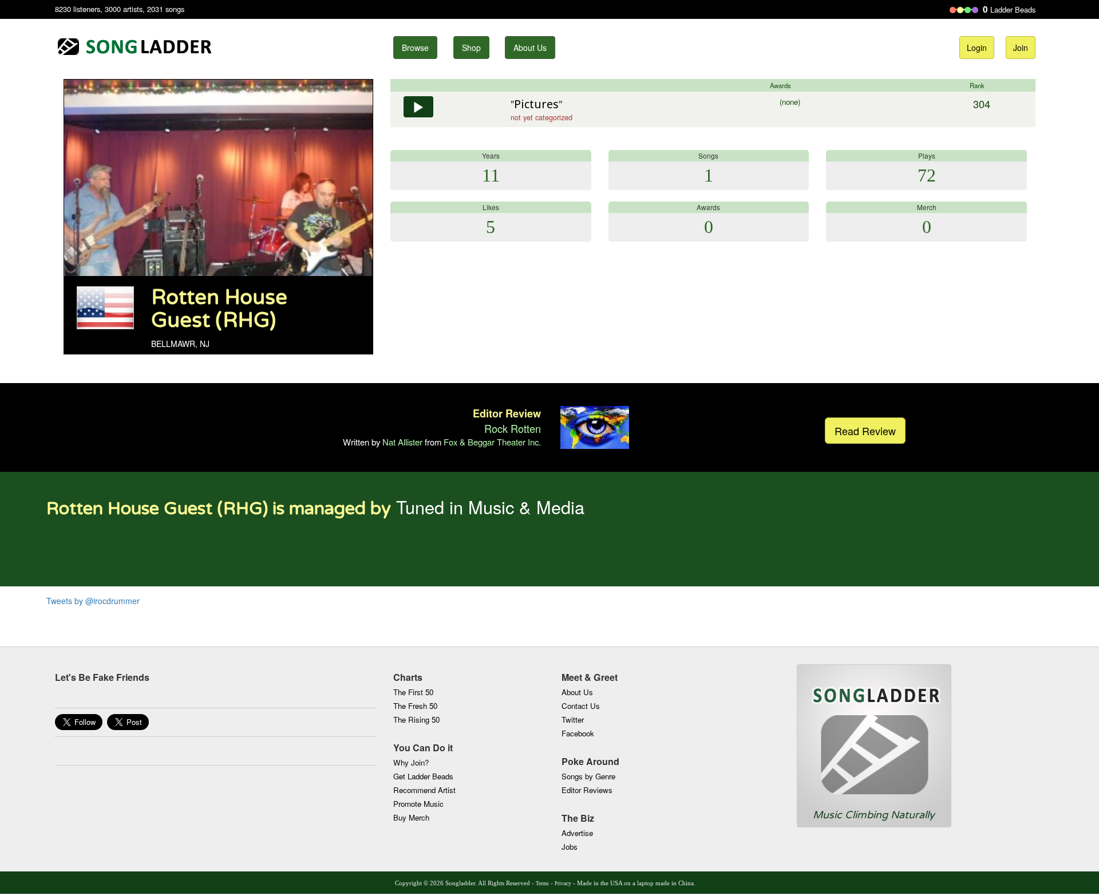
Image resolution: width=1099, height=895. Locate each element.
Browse (415, 47)
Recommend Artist (424, 789)
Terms (542, 883)
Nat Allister (402, 442)
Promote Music (418, 803)
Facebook (578, 733)
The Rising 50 (416, 719)
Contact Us (581, 705)
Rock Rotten (512, 428)
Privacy (563, 883)
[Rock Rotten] (594, 425)
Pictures (536, 104)
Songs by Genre (588, 776)
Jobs (570, 846)
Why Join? (411, 762)
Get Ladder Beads (423, 776)
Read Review (865, 430)
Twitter (573, 719)
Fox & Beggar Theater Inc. (492, 442)
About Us (530, 47)
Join (1020, 47)
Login (977, 47)
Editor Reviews (587, 789)
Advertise (577, 832)
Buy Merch (411, 817)
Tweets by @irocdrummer (93, 600)
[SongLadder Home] (874, 736)
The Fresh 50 (415, 705)
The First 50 (413, 692)
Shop (471, 47)
